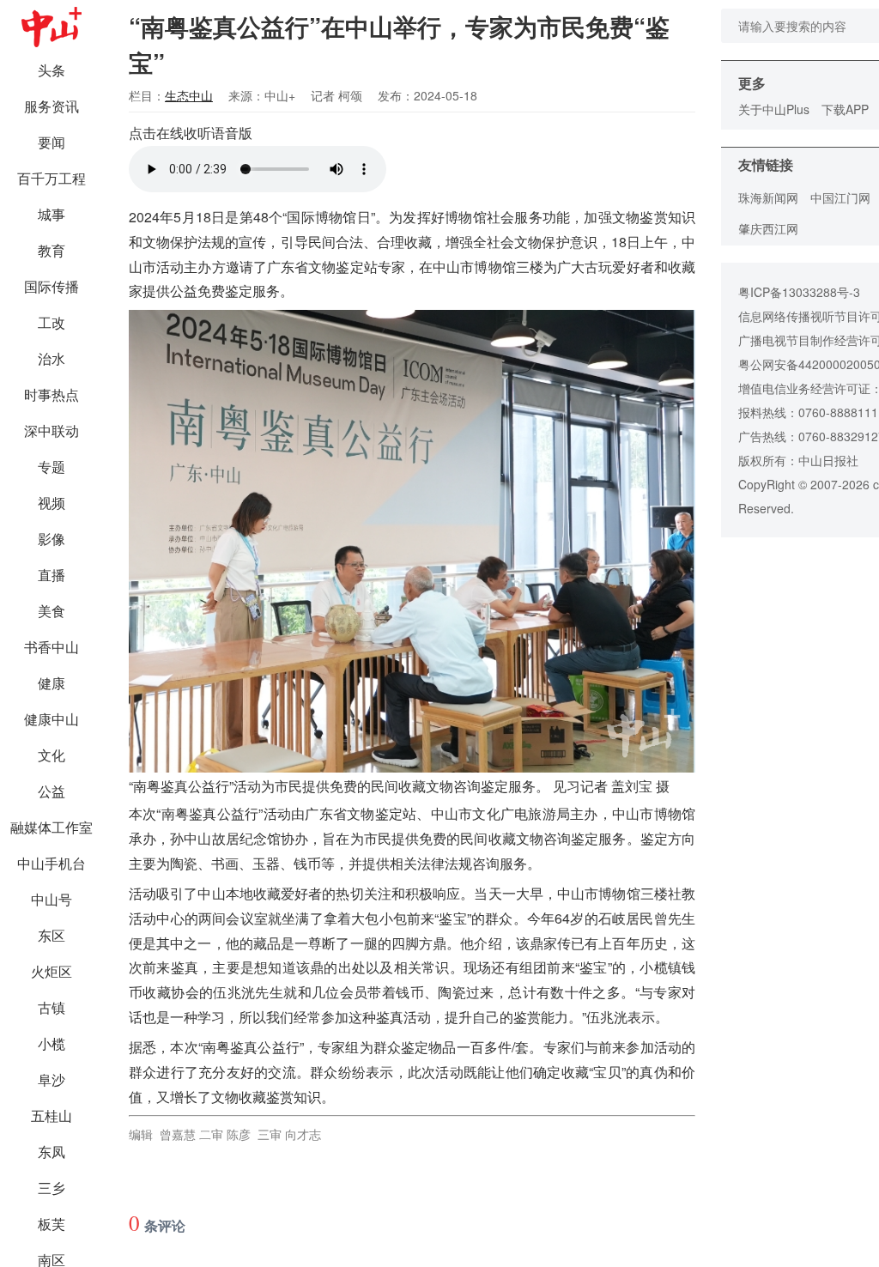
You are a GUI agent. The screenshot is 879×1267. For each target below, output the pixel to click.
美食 (51, 611)
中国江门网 (840, 197)
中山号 (51, 899)
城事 (51, 214)
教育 (51, 250)
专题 (51, 466)
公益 (51, 791)
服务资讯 (51, 106)
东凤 (51, 1151)
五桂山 (51, 1115)
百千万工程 (51, 178)
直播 (51, 575)
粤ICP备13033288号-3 (799, 291)
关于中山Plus (773, 109)
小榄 (51, 1043)
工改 (51, 322)
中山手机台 (51, 863)
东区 (51, 935)
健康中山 (51, 719)
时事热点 (51, 394)
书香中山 (51, 647)
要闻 (51, 142)
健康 (51, 683)
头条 (51, 70)
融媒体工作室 (51, 827)
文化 (51, 755)
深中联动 (51, 430)
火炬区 (51, 971)
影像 (51, 539)
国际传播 (51, 286)
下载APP (845, 109)
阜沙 (51, 1079)
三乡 (51, 1187)
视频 (51, 502)
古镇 (51, 1007)
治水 (51, 358)
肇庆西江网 (768, 228)
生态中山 (189, 95)
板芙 (51, 1224)
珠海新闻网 (768, 197)
